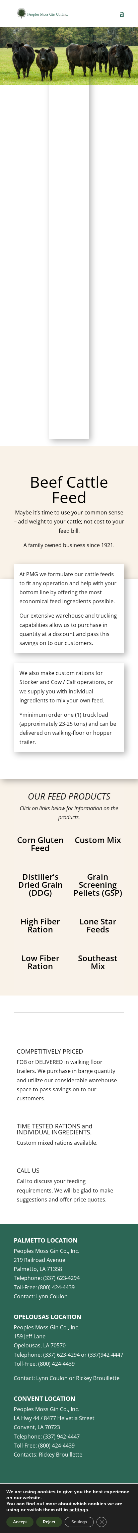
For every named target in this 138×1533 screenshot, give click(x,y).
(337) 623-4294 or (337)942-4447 (83, 1354)
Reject (49, 1522)
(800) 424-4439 (56, 1287)
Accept (20, 1522)
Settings (79, 1522)
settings (78, 1509)
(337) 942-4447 (61, 1436)
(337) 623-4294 (61, 1278)
